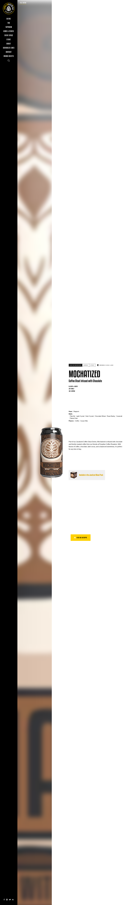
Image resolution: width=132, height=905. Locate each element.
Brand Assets (9, 56)
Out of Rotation (75, 365)
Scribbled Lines (8, 48)
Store (9, 39)
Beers (9, 19)
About (8, 44)
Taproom (9, 27)
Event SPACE (8, 35)
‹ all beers (22, 3)
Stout (92, 365)
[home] (9, 8)
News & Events (8, 31)
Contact (9, 52)
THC (8, 23)
